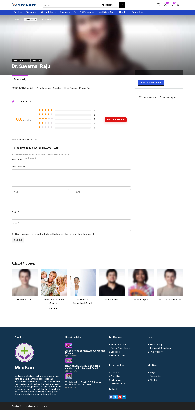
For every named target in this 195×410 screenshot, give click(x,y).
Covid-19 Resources (84, 12)
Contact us (137, 12)
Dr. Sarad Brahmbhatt (170, 299)
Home (16, 20)
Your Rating (17, 159)
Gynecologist (24, 60)
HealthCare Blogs (106, 12)
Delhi (15, 60)
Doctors (18, 12)
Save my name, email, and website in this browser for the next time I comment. (54, 234)
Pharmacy (65, 12)
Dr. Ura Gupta (141, 299)
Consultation (47, 12)
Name (15, 212)
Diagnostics (32, 12)
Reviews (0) (20, 79)
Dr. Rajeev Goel (24, 299)
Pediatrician (30, 20)
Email (15, 223)
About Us (123, 12)
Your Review (18, 166)
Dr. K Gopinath (112, 299)
